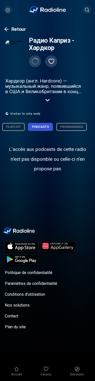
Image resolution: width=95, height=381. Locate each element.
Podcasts (40, 127)
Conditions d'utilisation (25, 294)
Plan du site (15, 326)
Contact (11, 316)
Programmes (71, 127)
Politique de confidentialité (28, 272)
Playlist (13, 127)
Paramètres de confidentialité (31, 283)
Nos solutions (17, 305)
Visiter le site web (25, 114)
